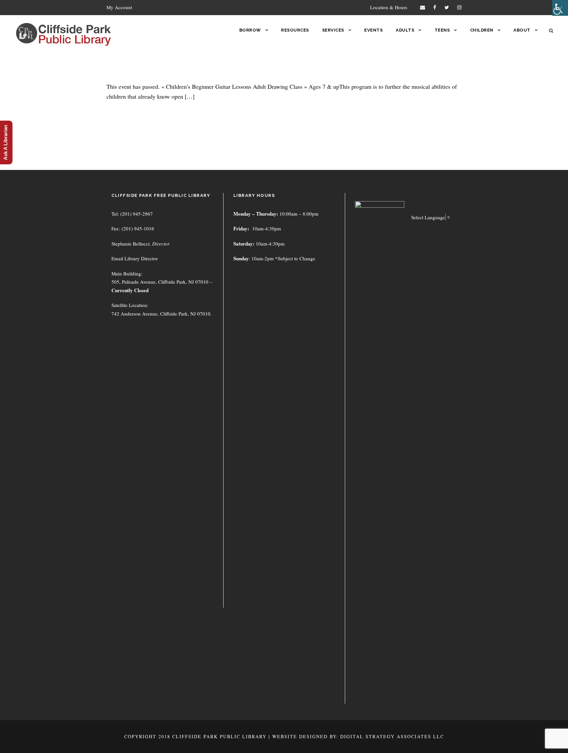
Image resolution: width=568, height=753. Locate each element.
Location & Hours (388, 7)
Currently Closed (130, 290)
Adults (405, 30)
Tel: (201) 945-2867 (132, 213)
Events (373, 30)
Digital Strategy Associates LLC (392, 736)
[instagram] (459, 7)
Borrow (250, 30)
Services (333, 30)
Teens (442, 30)
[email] (422, 7)
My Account (119, 7)
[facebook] (434, 7)
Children (481, 30)
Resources (295, 30)
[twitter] (446, 7)
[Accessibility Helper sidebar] (560, 8)
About (522, 30)
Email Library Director (134, 258)
